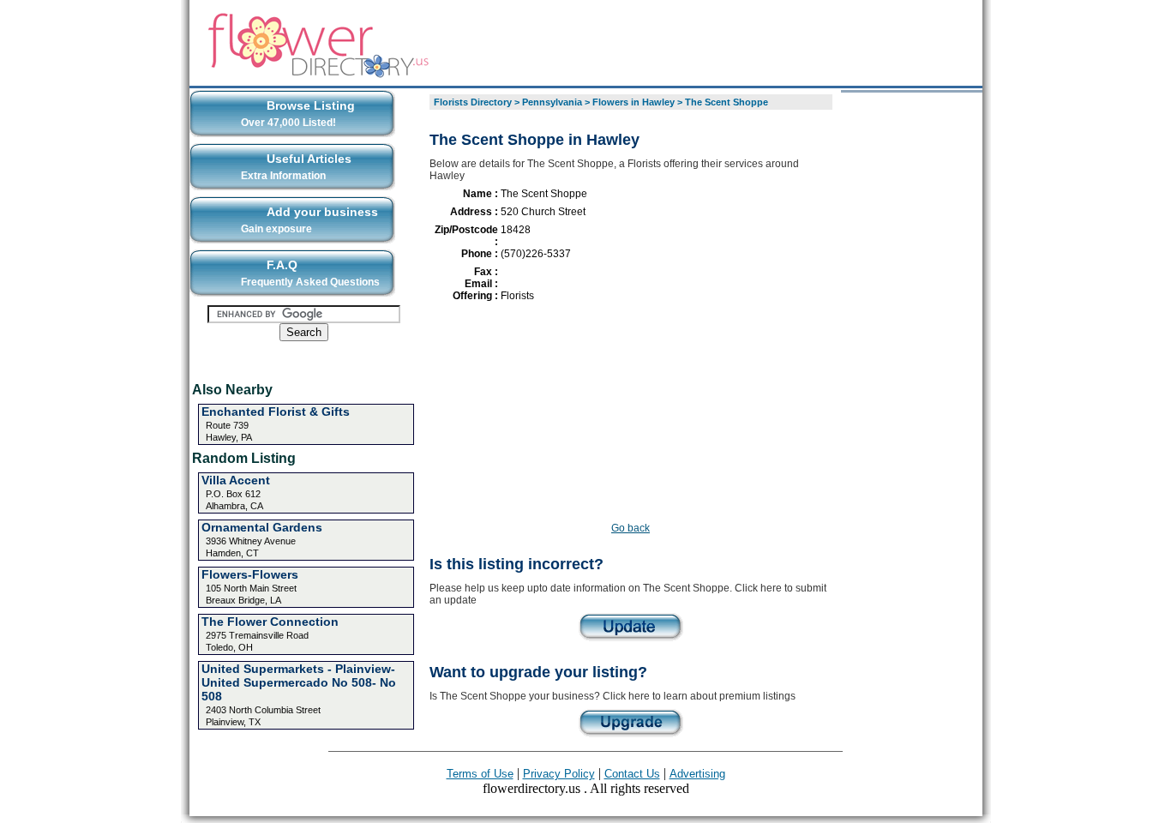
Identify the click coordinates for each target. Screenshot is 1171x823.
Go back (630, 528)
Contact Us (632, 773)
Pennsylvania (552, 102)
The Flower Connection (270, 621)
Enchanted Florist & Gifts (275, 411)
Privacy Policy (559, 773)
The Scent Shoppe (726, 102)
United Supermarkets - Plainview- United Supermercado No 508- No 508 (298, 682)
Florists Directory (473, 102)
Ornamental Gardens (261, 527)
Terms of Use (480, 773)
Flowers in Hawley (633, 102)
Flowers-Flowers (249, 574)
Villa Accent (235, 480)
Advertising (697, 773)
